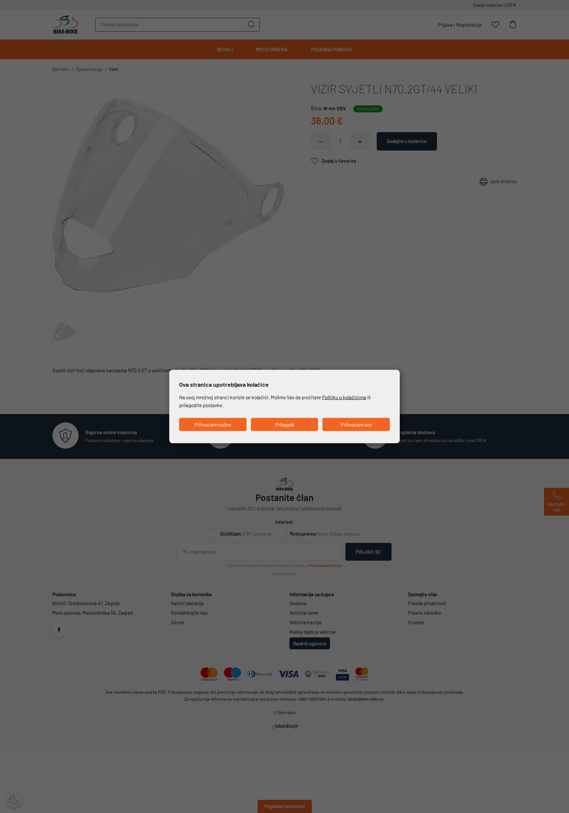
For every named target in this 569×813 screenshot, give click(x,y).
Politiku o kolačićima (344, 397)
